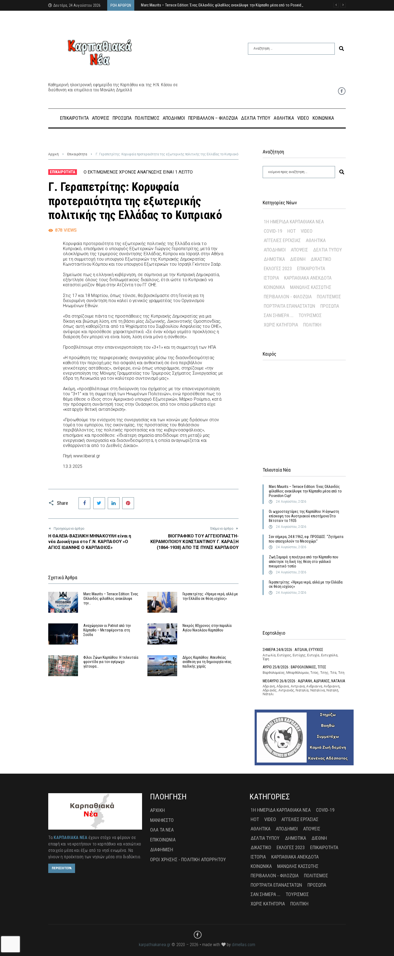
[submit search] (341, 48)
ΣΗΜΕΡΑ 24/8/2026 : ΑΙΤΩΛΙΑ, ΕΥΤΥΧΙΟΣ (293, 650)
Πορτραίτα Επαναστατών (289, 306)
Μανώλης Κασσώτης (310, 287)
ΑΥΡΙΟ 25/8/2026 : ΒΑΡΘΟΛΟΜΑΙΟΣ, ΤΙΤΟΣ (294, 667)
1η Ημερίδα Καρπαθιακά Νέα (294, 221)
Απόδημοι (275, 250)
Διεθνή (298, 259)
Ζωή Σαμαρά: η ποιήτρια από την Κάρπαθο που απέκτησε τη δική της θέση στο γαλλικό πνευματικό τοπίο (303, 561)
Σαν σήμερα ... (278, 315)
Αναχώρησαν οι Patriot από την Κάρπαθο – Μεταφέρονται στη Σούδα (107, 630)
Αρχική (53, 154)
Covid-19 (273, 231)
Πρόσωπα (329, 306)
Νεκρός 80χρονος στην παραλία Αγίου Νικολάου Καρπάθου (207, 627)
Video (307, 231)
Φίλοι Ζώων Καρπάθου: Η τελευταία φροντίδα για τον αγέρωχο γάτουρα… (110, 662)
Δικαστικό (321, 259)
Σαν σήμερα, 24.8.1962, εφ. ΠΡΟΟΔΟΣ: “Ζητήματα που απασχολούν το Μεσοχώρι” (306, 539)
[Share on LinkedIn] (114, 503)
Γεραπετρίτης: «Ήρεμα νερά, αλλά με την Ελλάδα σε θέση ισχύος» (210, 596)
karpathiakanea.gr (155, 944)
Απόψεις (299, 250)
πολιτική (312, 325)
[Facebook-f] (341, 91)
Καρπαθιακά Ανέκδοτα (308, 278)
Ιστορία (271, 278)
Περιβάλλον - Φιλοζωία (288, 296)
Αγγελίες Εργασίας (282, 240)
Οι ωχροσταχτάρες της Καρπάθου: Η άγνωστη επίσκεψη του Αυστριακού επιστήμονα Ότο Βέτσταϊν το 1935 (304, 516)
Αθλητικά (316, 240)
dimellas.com (243, 944)
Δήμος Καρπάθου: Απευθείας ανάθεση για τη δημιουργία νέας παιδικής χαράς (207, 662)
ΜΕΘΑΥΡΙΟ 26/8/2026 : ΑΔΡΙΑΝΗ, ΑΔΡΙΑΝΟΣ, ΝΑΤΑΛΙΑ (304, 681)
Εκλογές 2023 (278, 268)
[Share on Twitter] (99, 503)
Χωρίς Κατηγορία (281, 325)
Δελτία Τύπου (327, 250)
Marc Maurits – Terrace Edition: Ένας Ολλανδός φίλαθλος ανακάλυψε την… (110, 598)
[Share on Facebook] (84, 503)
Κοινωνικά (274, 287)
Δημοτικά (274, 259)
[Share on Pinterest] (128, 503)
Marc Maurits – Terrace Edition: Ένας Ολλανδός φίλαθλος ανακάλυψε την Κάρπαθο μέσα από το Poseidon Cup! (305, 491)
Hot (291, 231)
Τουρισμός (310, 315)
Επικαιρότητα (77, 154)
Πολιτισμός (329, 296)
